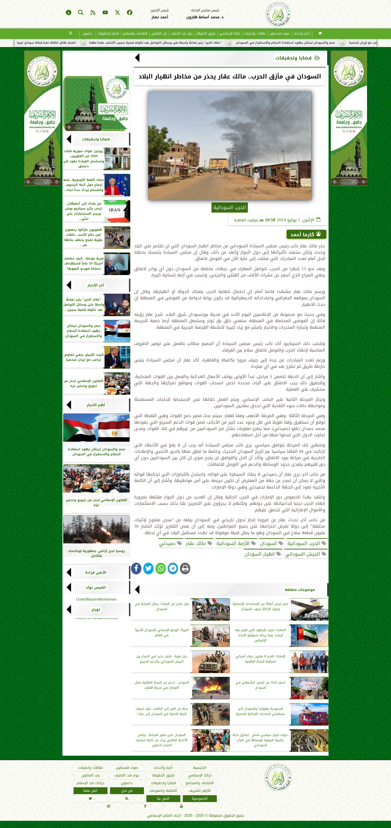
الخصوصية (200, 798)
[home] (320, 33)
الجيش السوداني (303, 554)
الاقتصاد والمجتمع (135, 34)
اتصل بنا (163, 798)
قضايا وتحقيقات (108, 34)
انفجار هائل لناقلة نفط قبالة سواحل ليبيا (116, 42)
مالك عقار (196, 543)
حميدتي (168, 543)
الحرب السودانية (304, 543)
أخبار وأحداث (301, 34)
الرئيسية (199, 767)
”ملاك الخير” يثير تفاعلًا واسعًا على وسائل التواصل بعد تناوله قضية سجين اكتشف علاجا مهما (225, 42)
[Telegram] (172, 568)
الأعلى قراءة (96, 573)
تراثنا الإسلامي (229, 34)
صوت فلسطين (279, 34)
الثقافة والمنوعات (163, 791)
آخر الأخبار (95, 285)
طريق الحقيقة (206, 34)
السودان (269, 543)
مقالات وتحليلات (255, 34)
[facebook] (129, 13)
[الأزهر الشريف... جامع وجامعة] (96, 103)
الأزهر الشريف (200, 791)
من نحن (127, 791)
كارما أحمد (302, 234)
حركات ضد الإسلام (90, 783)
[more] (70, 33)
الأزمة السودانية (233, 543)
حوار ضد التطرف (182, 34)
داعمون (87, 34)
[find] (80, 13)
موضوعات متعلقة (300, 590)
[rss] (93, 13)
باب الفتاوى (159, 34)
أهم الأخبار (95, 405)
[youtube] (105, 13)
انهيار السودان (260, 554)
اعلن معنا (90, 791)
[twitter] (117, 13)
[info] (68, 13)
